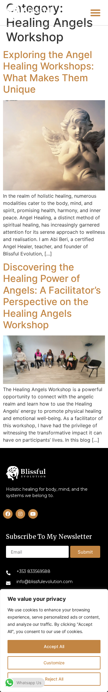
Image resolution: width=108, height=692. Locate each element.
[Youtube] (33, 514)
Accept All (54, 646)
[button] (27, 13)
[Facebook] (8, 514)
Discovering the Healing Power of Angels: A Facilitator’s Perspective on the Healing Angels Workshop (52, 296)
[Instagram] (20, 514)
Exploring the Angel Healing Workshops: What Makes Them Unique (48, 72)
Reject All (54, 678)
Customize (54, 662)
